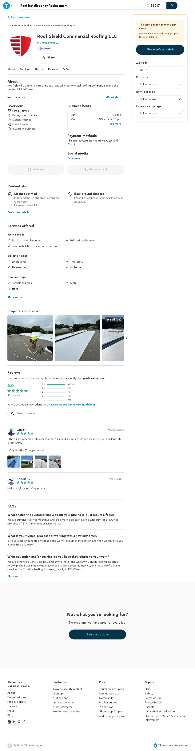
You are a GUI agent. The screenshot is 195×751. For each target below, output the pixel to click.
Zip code (142, 62)
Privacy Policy (153, 702)
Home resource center (67, 711)
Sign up (58, 693)
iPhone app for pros (111, 711)
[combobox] (81, 5)
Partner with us (16, 697)
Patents (149, 707)
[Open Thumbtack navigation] (8, 5)
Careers (12, 706)
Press (10, 710)
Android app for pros (112, 716)
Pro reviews (106, 707)
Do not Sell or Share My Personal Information (165, 718)
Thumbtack (13, 25)
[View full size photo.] (30, 338)
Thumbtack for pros (111, 689)
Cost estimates (63, 707)
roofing (27, 25)
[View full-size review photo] (13, 462)
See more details (18, 212)
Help (148, 689)
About (11, 69)
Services (25, 69)
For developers (16, 701)
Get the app (61, 698)
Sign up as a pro (109, 693)
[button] (20, 46)
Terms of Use (153, 698)
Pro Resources (108, 702)
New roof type (145, 91)
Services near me (63, 702)
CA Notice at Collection (160, 711)
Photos (39, 69)
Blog (10, 715)
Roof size (142, 77)
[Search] (171, 6)
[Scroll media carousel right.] (126, 338)
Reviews (53, 69)
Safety (149, 693)
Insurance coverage (148, 106)
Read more (114, 123)
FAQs (66, 69)
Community (106, 698)
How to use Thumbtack (67, 689)
